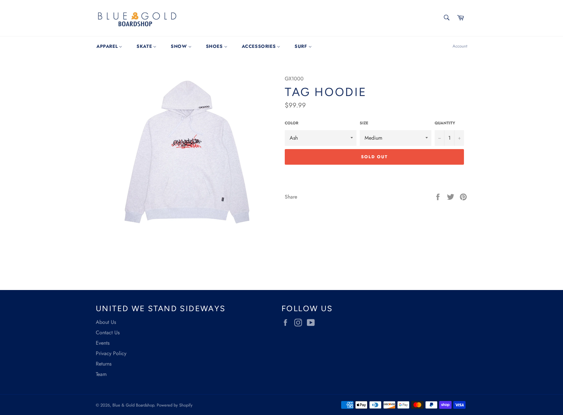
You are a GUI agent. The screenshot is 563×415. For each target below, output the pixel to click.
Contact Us (108, 332)
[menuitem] (109, 46)
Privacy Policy (111, 353)
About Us (106, 322)
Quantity (445, 123)
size (364, 123)
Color (291, 123)
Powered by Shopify (175, 405)
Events (102, 343)
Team (101, 374)
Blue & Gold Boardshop (133, 405)
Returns (103, 363)
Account (460, 46)
